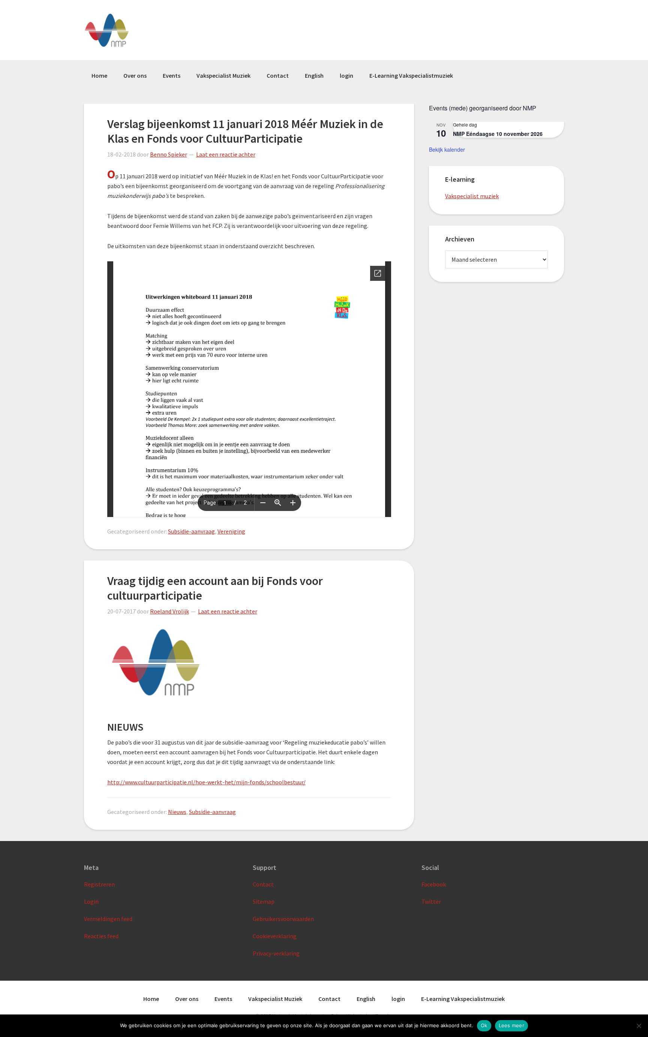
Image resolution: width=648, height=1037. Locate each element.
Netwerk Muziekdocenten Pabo (122, 30)
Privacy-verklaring (276, 953)
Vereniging (231, 531)
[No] (638, 1025)
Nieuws (177, 811)
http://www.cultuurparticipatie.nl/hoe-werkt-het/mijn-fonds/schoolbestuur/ (206, 782)
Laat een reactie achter (225, 154)
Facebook (434, 884)
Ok (484, 1025)
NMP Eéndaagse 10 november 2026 (498, 133)
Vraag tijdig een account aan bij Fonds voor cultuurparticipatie (215, 588)
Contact (263, 884)
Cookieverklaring (275, 936)
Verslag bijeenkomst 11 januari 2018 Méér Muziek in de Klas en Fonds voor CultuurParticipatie (245, 131)
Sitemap (263, 901)
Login (91, 901)
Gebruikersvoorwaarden (283, 918)
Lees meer (511, 1025)
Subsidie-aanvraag (191, 531)
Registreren (99, 884)
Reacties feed (101, 936)
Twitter (431, 901)
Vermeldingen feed (108, 918)
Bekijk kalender (447, 149)
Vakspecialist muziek (472, 196)
